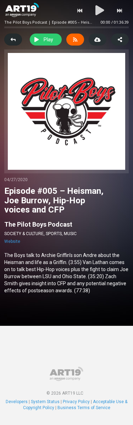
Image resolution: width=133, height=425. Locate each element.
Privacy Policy (76, 401)
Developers (17, 401)
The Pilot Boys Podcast (38, 224)
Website (12, 241)
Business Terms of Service (83, 407)
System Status (45, 401)
